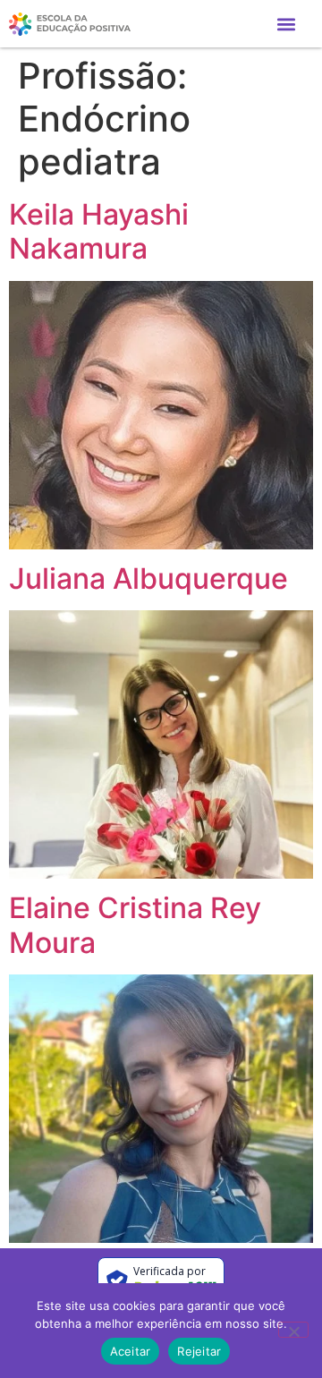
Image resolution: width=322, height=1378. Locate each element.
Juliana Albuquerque (148, 578)
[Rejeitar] (293, 1330)
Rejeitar (199, 1351)
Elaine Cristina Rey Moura (135, 924)
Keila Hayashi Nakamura (99, 231)
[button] (286, 23)
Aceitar (130, 1351)
